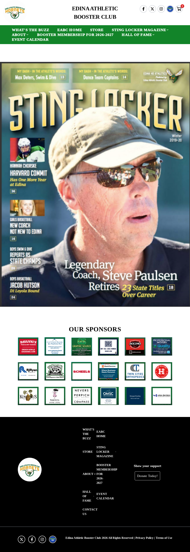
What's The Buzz (30, 30)
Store (97, 30)
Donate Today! (147, 476)
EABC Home (69, 30)
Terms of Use (164, 537)
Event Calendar (30, 39)
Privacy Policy (144, 537)
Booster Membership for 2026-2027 (75, 35)
